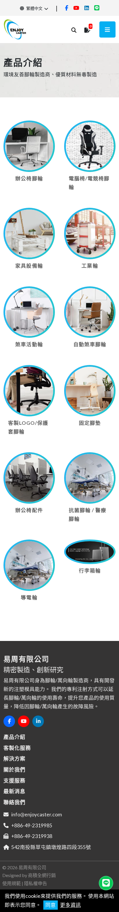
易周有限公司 (32, 867)
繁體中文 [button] (33, 8)
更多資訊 (70, 905)
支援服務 (14, 780)
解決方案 (14, 758)
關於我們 (14, 769)
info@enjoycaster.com (36, 814)
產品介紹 (14, 737)
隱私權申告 (35, 883)
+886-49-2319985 (31, 825)
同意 (50, 905)
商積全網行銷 (42, 875)
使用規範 (11, 883)
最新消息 (14, 791)
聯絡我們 (14, 802)
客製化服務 (17, 748)
